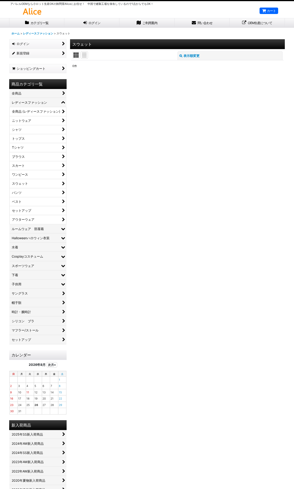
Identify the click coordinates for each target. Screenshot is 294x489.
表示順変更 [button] (192, 56)
